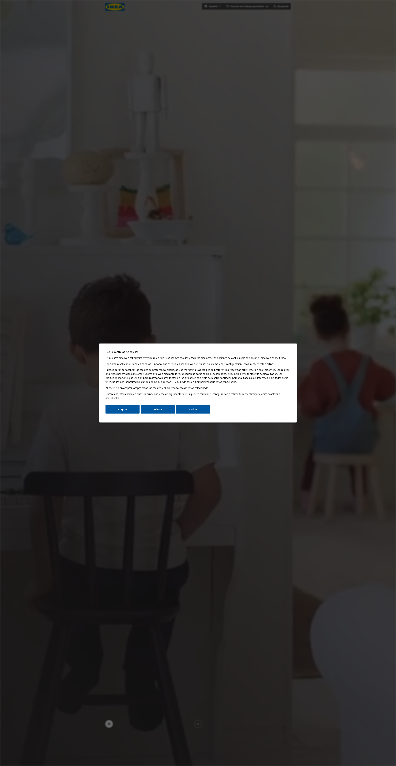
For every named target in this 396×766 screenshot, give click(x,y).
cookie (193, 409)
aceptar (122, 409)
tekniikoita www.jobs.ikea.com (147, 358)
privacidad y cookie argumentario (165, 394)
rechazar (158, 409)
